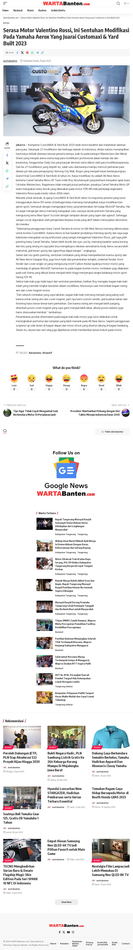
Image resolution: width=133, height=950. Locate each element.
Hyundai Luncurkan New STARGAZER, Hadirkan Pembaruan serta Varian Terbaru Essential (65, 795)
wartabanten (10, 60)
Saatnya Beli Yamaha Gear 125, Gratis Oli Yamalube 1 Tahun (21, 818)
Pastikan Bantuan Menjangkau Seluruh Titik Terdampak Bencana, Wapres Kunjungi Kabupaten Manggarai (75, 642)
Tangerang (82, 534)
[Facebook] (59, 932)
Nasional (59, 632)
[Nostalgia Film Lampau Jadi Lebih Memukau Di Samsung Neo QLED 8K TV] (111, 850)
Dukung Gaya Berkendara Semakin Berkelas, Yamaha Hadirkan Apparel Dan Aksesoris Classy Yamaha (110, 759)
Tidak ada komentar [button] (114, 432)
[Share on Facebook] (17, 52)
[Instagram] (73, 932)
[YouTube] (68, 932)
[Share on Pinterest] (27, 52)
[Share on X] (22, 52)
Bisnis (6, 23)
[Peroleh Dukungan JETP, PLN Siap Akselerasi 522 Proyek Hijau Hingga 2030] (22, 737)
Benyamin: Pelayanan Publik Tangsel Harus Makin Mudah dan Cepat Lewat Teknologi (74, 696)
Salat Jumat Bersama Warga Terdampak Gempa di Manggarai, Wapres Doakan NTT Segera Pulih (73, 660)
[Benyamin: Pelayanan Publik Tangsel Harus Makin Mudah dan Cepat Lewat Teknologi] (44, 697)
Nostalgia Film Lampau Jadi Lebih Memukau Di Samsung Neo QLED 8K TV (111, 870)
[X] (64, 932)
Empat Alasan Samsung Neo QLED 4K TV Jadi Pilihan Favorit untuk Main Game (66, 847)
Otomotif (47, 352)
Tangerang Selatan (64, 686)
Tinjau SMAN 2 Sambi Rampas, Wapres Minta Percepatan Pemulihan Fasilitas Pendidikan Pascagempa (75, 624)
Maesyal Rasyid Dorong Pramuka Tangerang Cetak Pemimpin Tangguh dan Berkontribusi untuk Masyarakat (74, 606)
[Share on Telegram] (37, 52)
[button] (6, 3)
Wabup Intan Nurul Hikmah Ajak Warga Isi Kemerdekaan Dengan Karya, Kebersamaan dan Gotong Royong (75, 544)
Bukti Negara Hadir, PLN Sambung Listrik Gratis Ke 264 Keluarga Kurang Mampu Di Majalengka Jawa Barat (66, 761)
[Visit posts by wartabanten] (5, 767)
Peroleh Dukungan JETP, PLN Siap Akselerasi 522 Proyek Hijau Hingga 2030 (21, 757)
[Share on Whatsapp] (32, 52)
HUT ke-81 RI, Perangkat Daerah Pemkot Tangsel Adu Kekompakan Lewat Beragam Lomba (73, 678)
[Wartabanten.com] (66, 3)
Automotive (35, 352)
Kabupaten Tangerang (65, 534)
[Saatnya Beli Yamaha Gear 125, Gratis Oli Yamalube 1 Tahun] (22, 798)
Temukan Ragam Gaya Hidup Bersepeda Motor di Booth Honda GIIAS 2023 (110, 793)
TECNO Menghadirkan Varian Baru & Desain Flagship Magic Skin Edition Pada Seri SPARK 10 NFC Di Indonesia (20, 874)
